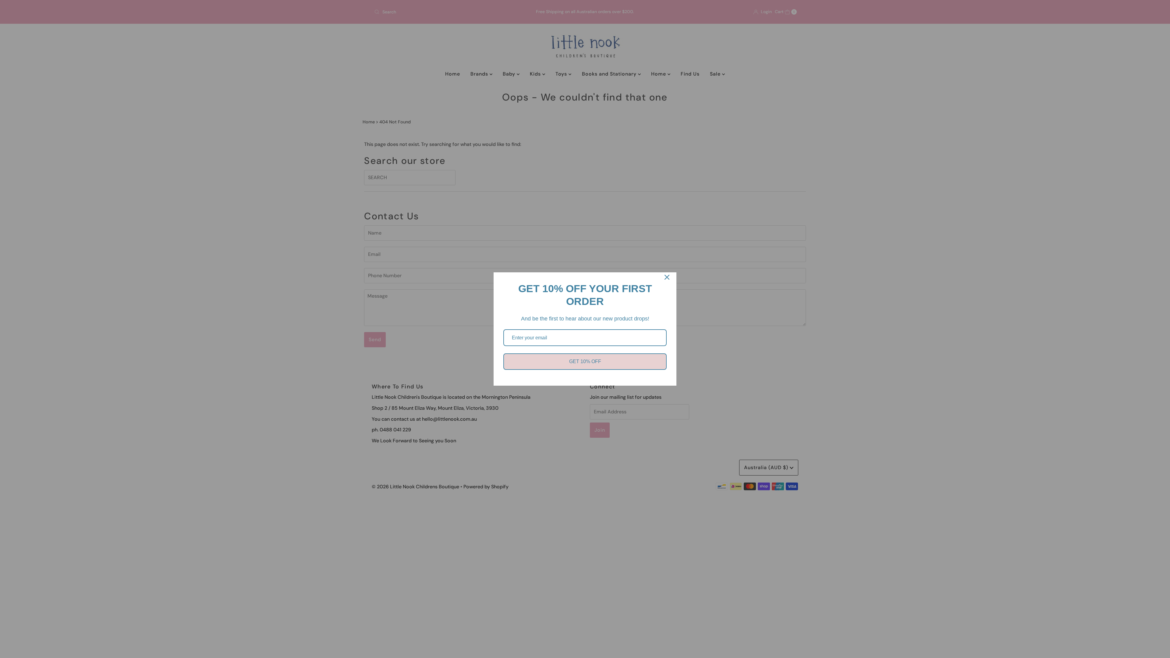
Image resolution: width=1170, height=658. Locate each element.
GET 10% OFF (585, 361)
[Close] (667, 277)
